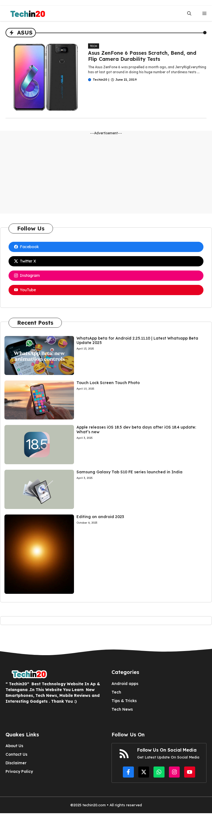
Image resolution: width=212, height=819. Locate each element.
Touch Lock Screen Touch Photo (108, 382)
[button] (189, 13)
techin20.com (93, 805)
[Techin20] (26, 13)
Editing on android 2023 (100, 516)
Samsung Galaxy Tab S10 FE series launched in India (129, 471)
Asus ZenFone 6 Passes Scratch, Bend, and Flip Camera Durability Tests (142, 56)
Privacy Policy (19, 771)
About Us (14, 745)
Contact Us (16, 754)
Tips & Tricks (124, 700)
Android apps (125, 683)
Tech (93, 46)
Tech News (122, 709)
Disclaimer (16, 762)
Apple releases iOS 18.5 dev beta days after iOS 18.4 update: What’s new (136, 429)
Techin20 (100, 80)
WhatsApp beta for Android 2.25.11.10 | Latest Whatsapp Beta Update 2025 (137, 340)
